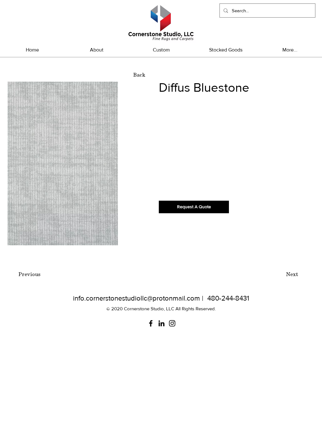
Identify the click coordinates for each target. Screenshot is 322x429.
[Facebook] (151, 323)
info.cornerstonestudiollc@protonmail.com (136, 298)
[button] (225, 50)
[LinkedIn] (161, 323)
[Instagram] (172, 323)
